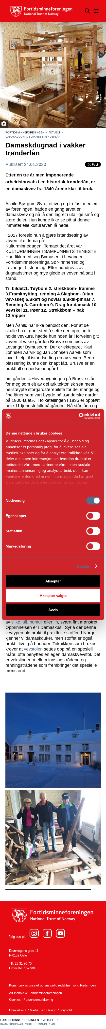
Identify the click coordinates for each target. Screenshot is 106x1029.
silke (15, 621)
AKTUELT (54, 132)
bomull (36, 621)
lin (55, 621)
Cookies (15, 999)
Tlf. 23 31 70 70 (20, 963)
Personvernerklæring (38, 999)
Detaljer (83, 566)
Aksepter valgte (53, 595)
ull (25, 621)
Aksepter (53, 581)
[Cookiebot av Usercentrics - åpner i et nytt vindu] (78, 416)
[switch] (93, 516)
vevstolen (33, 649)
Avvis (53, 610)
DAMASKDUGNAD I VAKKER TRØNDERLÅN (32, 136)
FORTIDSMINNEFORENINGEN (24, 132)
